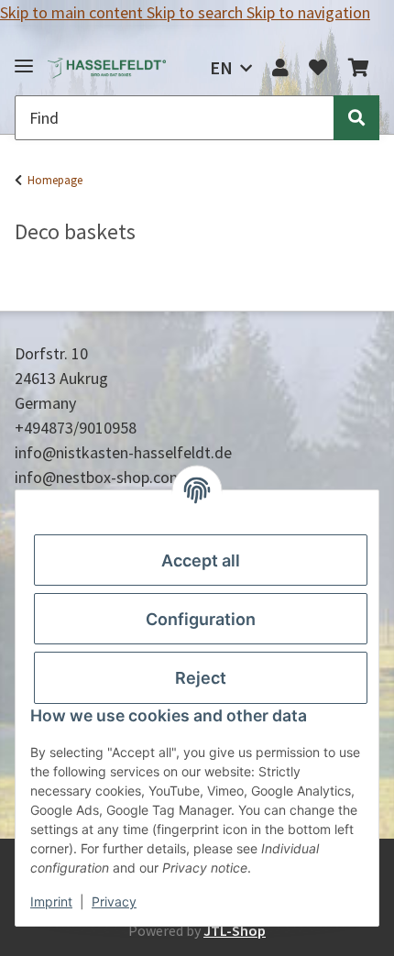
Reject (200, 677)
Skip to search (196, 12)
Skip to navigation (308, 12)
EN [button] (221, 67)
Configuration (201, 619)
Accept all (200, 560)
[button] (280, 68)
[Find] (356, 117)
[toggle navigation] (24, 58)
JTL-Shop (234, 930)
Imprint (51, 901)
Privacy (114, 901)
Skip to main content (73, 12)
